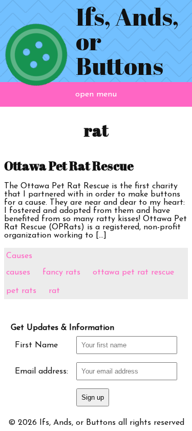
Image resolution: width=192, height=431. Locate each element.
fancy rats (61, 272)
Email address (41, 371)
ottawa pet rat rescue (133, 272)
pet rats (21, 291)
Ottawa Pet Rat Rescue (69, 166)
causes (18, 272)
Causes (19, 256)
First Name (36, 345)
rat (54, 291)
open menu (96, 94)
